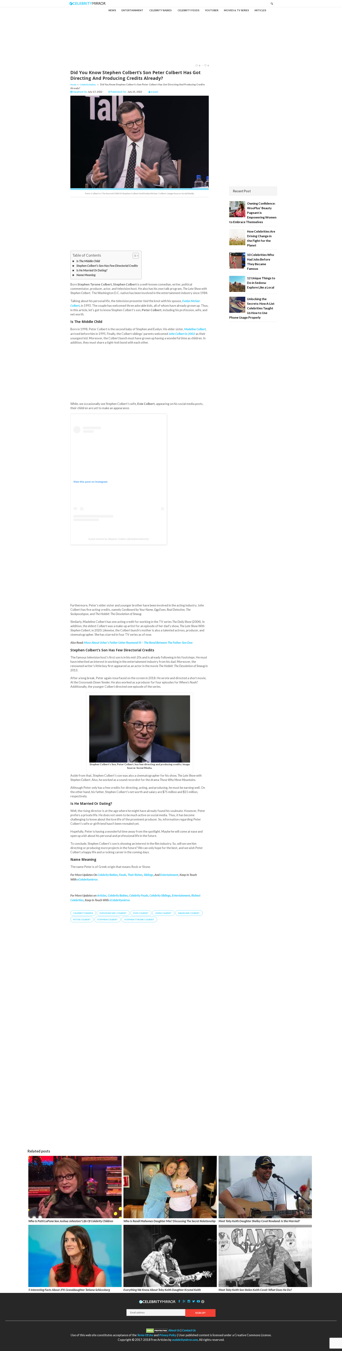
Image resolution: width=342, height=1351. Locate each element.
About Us (174, 1330)
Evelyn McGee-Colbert (113, 913)
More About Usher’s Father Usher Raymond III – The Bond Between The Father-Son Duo (138, 642)
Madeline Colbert (195, 329)
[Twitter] (193, 1301)
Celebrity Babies (88, 84)
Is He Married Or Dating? (91, 270)
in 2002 (190, 334)
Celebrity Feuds (138, 895)
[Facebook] (179, 1301)
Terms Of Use (145, 1335)
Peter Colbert (82, 919)
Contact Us (189, 1330)
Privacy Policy (168, 1335)
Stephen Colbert (107, 919)
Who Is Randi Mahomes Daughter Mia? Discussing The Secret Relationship (169, 1221)
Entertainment (181, 895)
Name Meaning (85, 275)
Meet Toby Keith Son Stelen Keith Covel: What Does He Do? (255, 1290)
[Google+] (184, 1301)
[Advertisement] (171, 32)
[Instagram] (189, 1301)
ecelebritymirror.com (185, 1340)
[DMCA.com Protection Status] (157, 1330)
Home (73, 84)
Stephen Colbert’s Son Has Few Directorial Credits (107, 265)
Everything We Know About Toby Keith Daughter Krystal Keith (162, 1290)
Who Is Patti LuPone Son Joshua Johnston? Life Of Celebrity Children (70, 1221)
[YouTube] (198, 1301)
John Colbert (177, 334)
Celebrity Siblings (160, 895)
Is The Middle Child (88, 261)
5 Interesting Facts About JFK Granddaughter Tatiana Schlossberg (69, 1290)
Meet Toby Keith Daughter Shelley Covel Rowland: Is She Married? (259, 1221)
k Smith (154, 92)
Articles (102, 895)
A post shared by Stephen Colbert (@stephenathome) (118, 538)
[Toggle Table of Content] (134, 256)
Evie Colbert (141, 913)
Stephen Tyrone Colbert (139, 919)
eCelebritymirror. (119, 900)
